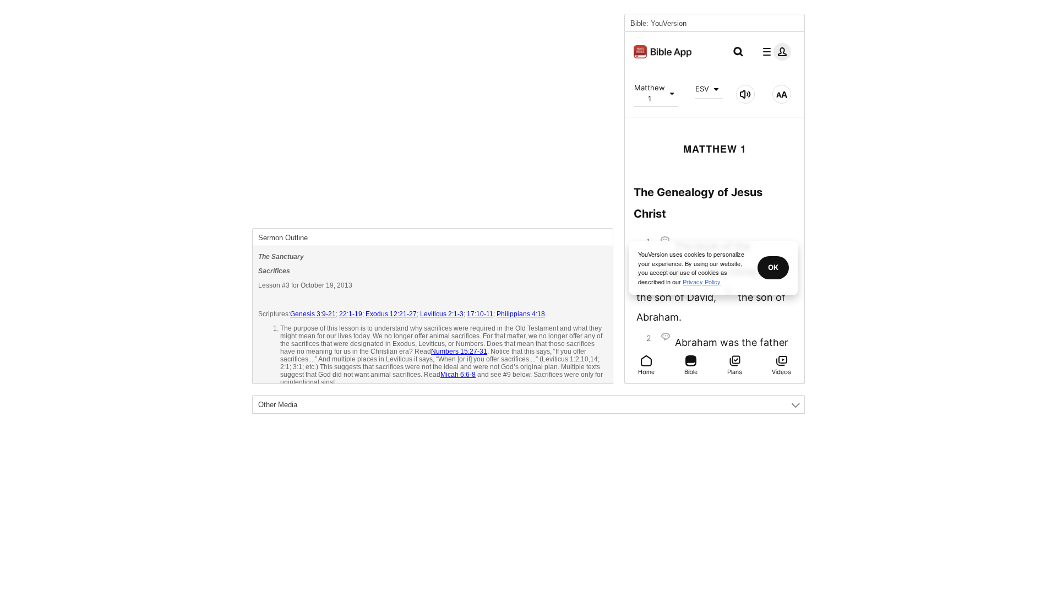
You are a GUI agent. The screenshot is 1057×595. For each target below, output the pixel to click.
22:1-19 (350, 314)
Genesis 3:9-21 (313, 314)
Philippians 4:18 (521, 314)
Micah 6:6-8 (458, 374)
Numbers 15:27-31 (459, 351)
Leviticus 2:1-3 (442, 314)
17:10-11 (480, 314)
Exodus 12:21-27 (391, 314)
